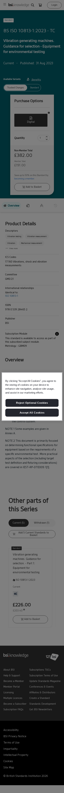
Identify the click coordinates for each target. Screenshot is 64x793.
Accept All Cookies (32, 412)
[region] (32, 396)
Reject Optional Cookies (32, 402)
